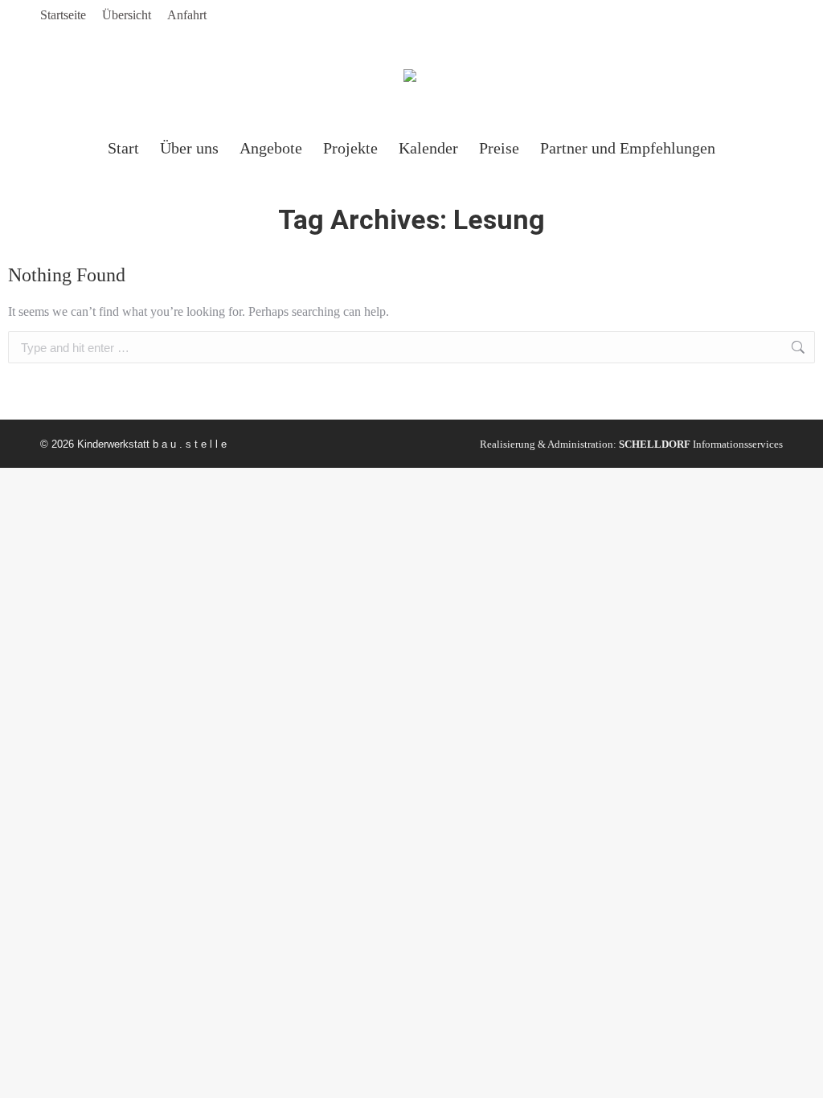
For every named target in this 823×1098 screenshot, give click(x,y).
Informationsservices (701, 444)
